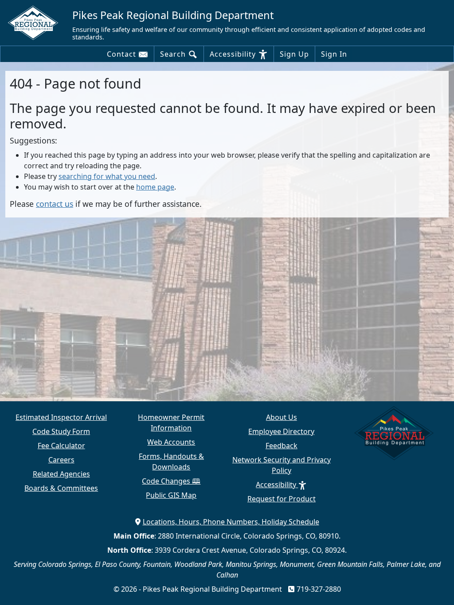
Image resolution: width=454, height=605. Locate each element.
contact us (54, 203)
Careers (61, 460)
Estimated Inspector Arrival (61, 417)
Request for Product (281, 499)
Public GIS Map (171, 495)
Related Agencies (61, 474)
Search (174, 54)
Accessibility (234, 54)
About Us (281, 417)
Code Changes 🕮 (171, 481)
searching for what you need (107, 176)
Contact (122, 54)
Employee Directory (281, 431)
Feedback (281, 445)
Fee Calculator (61, 445)
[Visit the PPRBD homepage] (36, 22)
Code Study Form (61, 431)
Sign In (334, 54)
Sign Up (294, 54)
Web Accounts (171, 442)
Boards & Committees (61, 488)
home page (155, 187)
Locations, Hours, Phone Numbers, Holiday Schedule (231, 522)
